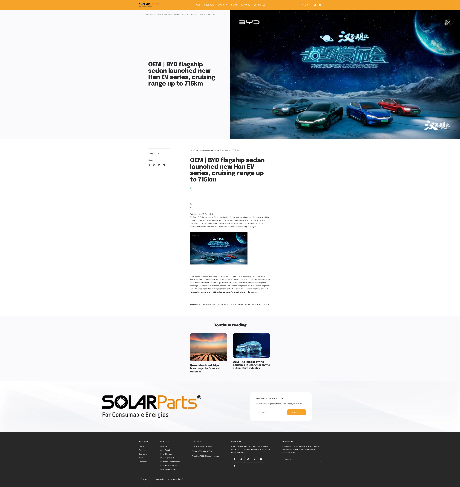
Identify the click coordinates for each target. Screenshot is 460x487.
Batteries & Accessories (170, 461)
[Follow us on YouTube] (261, 459)
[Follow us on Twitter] (241, 459)
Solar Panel (165, 450)
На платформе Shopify (175, 479)
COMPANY (222, 5)
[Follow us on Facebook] (234, 459)
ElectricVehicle (226, 304)
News (141, 458)
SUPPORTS (245, 5)
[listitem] (149, 165)
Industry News (150, 14)
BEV (251, 304)
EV (247, 304)
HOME (198, 5)
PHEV (255, 304)
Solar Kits (164, 446)
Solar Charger (166, 454)
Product (142, 450)
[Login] (320, 5)
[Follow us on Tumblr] (234, 466)
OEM (265, 304)
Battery (213, 304)
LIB (218, 304)
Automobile (238, 304)
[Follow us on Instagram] (247, 459)
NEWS (234, 5)
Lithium (206, 304)
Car (244, 304)
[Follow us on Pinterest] (254, 459)
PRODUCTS (209, 5)
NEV (261, 304)
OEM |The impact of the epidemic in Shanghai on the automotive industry (251, 365)
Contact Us (143, 461)
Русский (305, 5)
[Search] (315, 5)
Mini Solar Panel (167, 458)
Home (141, 14)
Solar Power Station (168, 469)
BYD (201, 304)
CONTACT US (259, 5)
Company (143, 454)
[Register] (318, 459)
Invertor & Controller (169, 465)
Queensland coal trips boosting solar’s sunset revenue (205, 368)
